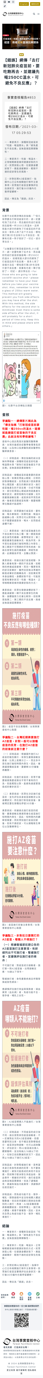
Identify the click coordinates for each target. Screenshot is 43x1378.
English (24, 4)
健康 (21, 55)
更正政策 (11, 1370)
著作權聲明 (21, 1370)
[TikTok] (5, 6)
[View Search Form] (34, 14)
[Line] (5, 2)
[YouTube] (9, 2)
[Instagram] (13, 2)
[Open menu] (38, 14)
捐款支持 (35, 4)
